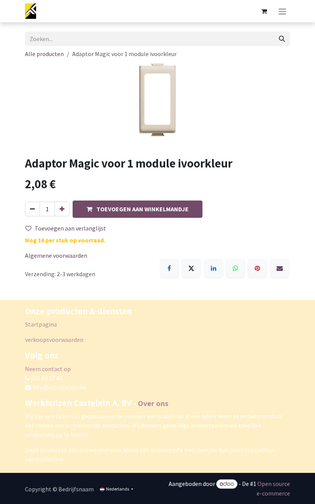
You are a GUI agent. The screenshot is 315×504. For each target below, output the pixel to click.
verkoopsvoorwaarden (54, 339)
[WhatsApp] (235, 268)
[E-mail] (279, 268)
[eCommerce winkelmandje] (264, 11)
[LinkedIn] (213, 268)
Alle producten (44, 54)
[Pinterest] (257, 268)
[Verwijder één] (32, 209)
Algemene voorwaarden (56, 255)
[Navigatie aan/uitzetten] (282, 11)
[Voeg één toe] (62, 209)
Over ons (153, 403)
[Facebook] (169, 268)
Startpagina (41, 324)
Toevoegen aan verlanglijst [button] (70, 228)
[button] (137, 209)
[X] (191, 268)
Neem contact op (48, 369)
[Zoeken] (282, 39)
